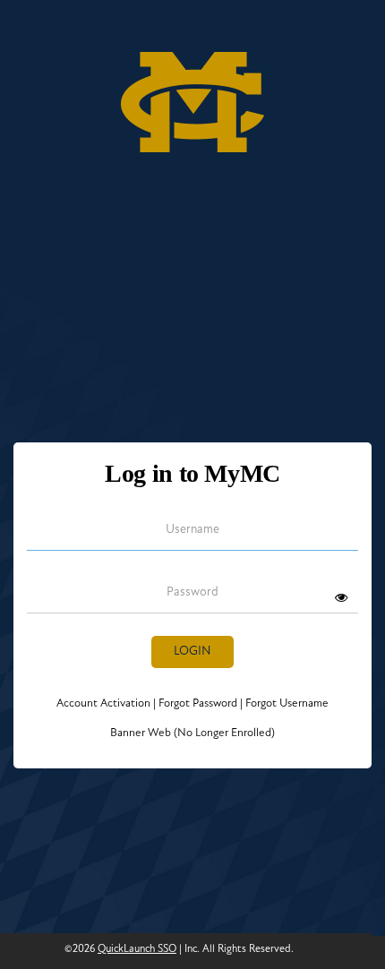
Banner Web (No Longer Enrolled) (192, 733)
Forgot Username (284, 703)
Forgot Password (197, 703)
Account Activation (106, 703)
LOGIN (192, 651)
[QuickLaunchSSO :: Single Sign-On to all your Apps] (192, 96)
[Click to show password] (341, 597)
